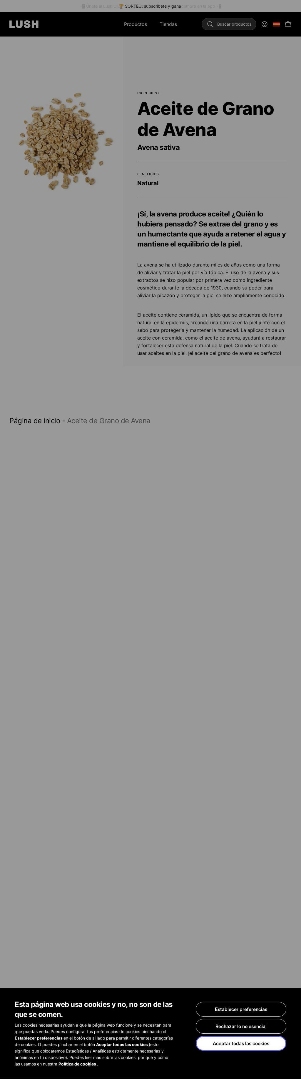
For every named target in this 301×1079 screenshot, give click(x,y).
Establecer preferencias (241, 1009)
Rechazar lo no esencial (241, 1026)
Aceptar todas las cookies (241, 1043)
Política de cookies (77, 1063)
